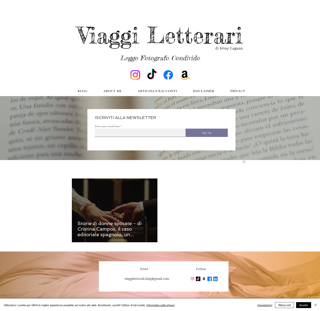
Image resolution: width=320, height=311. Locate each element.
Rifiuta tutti (284, 305)
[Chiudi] (315, 305)
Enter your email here (107, 126)
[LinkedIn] (215, 279)
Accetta (303, 305)
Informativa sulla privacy (160, 305)
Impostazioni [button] (264, 305)
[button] (244, 162)
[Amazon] (184, 75)
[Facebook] (168, 75)
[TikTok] (151, 75)
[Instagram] (135, 75)
